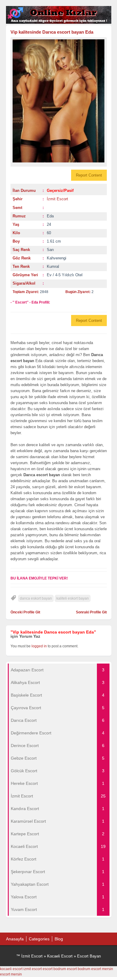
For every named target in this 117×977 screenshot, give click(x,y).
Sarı (50, 249)
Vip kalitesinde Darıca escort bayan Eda (51, 32)
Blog (59, 938)
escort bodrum (54, 969)
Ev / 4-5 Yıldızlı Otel (64, 275)
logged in (39, 646)
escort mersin (102, 969)
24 (49, 224)
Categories (39, 938)
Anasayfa (15, 938)
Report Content (89, 175)
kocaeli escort (11, 969)
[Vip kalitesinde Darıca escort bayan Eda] (59, 100)
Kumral (53, 266)
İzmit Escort (57, 199)
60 (49, 233)
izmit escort (32, 969)
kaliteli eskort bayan (72, 598)
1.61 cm (54, 241)
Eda (50, 216)
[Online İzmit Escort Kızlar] (58, 22)
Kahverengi (56, 258)
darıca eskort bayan (36, 598)
